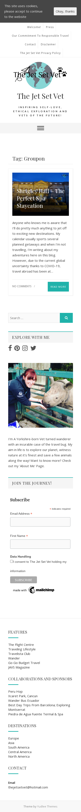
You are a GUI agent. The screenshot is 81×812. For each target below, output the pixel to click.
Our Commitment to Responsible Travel (40, 36)
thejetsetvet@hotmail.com (28, 787)
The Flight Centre (21, 644)
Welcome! (34, 27)
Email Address (21, 514)
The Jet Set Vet (40, 96)
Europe (13, 738)
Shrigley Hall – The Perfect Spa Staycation (41, 198)
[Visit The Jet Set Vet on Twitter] (33, 349)
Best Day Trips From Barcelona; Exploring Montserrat (39, 707)
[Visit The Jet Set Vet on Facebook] (10, 349)
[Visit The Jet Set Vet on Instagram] (25, 349)
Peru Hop (15, 691)
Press (50, 27)
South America (18, 747)
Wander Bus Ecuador (23, 700)
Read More (58, 286)
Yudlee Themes (47, 806)
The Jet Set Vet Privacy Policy (40, 53)
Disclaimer (48, 44)
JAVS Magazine (19, 667)
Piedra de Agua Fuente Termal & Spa (35, 714)
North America (19, 756)
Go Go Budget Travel (24, 663)
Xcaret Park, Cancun (23, 696)
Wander (14, 658)
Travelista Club (19, 653)
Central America (20, 752)
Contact (30, 44)
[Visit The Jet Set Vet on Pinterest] (17, 349)
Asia (11, 743)
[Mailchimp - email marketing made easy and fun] (34, 587)
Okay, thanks (65, 11)
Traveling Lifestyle (22, 649)
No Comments (21, 286)
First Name (19, 536)
